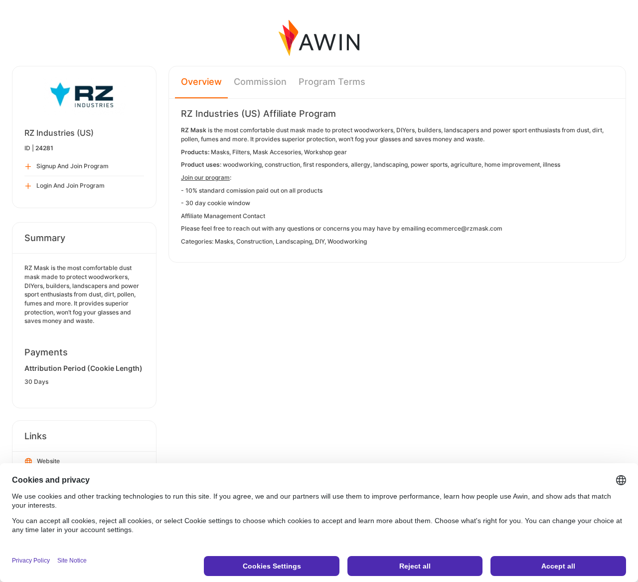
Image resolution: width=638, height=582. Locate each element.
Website (48, 461)
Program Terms (332, 81)
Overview (201, 81)
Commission (260, 81)
